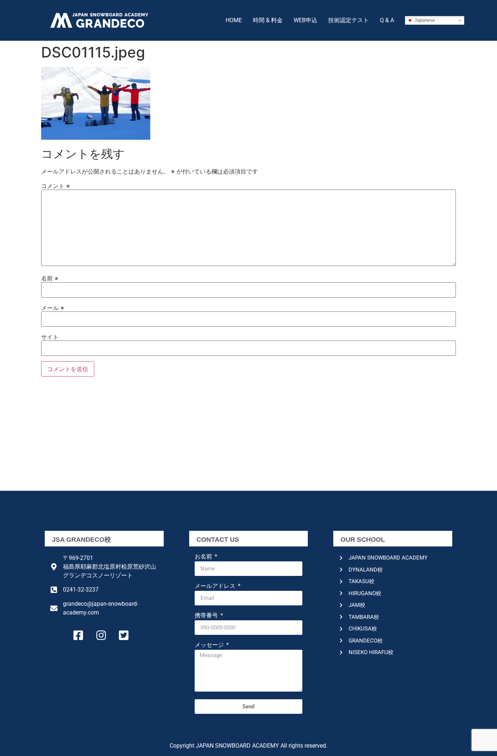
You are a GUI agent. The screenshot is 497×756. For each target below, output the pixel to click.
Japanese (424, 20)
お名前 (204, 557)
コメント (55, 186)
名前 (49, 278)
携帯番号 (207, 616)
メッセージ (210, 645)
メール (52, 308)
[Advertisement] (248, 436)
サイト (50, 337)
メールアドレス (216, 586)
